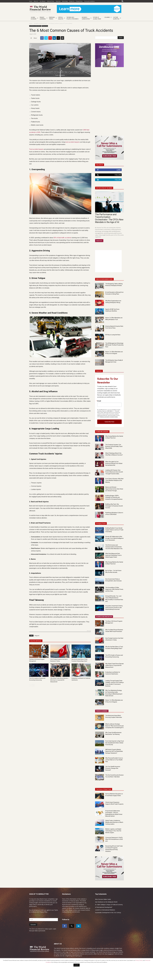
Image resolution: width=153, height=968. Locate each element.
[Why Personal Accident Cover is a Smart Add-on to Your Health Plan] (99, 760)
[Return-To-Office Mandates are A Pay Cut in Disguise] (99, 354)
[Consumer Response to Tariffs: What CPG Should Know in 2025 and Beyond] (99, 840)
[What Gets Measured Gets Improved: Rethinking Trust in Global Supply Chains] (99, 556)
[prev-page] (30, 685)
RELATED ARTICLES (35, 641)
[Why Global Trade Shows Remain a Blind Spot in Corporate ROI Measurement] (60, 670)
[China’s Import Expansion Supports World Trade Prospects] (99, 804)
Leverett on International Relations (105, 910)
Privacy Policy (79, 1)
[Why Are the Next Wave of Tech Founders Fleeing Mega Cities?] (81, 651)
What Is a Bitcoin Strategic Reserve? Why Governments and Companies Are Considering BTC (114, 725)
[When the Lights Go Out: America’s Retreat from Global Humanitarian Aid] (99, 464)
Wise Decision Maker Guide (103, 899)
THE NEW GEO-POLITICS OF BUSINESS (73, 18)
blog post (37, 635)
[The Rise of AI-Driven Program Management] (39, 651)
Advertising (64, 1)
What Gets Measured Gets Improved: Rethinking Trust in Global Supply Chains (113, 555)
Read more (99, 240)
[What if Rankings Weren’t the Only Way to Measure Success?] (99, 455)
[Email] (58, 38)
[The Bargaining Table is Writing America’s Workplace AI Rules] (99, 286)
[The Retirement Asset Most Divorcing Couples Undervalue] (99, 718)
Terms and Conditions (89, 1)
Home (30, 1)
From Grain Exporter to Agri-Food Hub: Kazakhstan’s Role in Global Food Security (114, 742)
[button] (122, 1)
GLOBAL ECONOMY (33, 18)
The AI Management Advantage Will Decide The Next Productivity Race (114, 344)
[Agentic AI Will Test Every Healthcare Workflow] (99, 311)
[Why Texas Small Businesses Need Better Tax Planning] (99, 735)
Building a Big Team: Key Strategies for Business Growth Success (114, 505)
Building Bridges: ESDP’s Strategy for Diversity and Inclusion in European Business (113, 497)
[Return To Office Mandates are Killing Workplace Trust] (99, 320)
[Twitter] (46, 38)
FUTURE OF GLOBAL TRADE (97, 18)
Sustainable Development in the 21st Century (108, 912)
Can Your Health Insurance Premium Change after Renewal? (112, 768)
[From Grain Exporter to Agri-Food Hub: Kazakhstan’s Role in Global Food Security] (99, 743)
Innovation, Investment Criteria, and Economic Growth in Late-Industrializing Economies (114, 607)
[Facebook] (42, 38)
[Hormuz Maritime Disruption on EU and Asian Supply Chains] (99, 796)
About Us (36, 1)
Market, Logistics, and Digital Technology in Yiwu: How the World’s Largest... (113, 830)
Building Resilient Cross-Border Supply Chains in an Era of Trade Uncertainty (114, 529)
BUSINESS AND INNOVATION (104, 616)
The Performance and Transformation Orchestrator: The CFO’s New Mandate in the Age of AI (109, 218)
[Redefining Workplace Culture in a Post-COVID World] (99, 515)
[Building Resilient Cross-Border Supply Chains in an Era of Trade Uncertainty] (99, 530)
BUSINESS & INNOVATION (86, 18)
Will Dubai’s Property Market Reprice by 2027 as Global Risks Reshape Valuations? (114, 751)
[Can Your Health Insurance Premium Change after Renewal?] (99, 769)
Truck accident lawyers (36, 149)
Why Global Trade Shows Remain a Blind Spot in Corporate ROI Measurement (59, 680)
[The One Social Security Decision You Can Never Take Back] (99, 777)
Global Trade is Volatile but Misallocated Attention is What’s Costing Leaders (114, 822)
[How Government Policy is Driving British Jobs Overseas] (99, 581)
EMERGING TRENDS (52, 18)
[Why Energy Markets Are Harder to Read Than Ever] (99, 438)
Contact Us (71, 1)
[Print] (62, 38)
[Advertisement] (108, 261)
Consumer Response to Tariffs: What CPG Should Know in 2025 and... (114, 839)
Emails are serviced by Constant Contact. (109, 416)
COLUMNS (107, 17)
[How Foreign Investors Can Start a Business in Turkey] (60, 651)
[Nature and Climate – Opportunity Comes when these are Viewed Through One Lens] (99, 489)
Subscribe (58, 1)
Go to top (89, 630)
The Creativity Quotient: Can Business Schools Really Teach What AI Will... (113, 446)
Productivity (44, 26)
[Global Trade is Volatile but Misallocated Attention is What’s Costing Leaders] (99, 823)
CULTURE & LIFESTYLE (116, 18)
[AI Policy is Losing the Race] (99, 337)
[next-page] (33, 685)
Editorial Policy (50, 1)
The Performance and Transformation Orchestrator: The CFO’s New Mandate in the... (114, 546)
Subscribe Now (109, 422)
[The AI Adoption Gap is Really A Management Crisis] (99, 362)
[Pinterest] (50, 38)
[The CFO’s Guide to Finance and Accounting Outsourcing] (39, 670)
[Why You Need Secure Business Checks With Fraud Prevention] (99, 632)
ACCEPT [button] (76, 965)
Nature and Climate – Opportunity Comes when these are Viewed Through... (114, 488)
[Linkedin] (54, 38)
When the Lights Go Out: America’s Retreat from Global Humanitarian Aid (113, 463)
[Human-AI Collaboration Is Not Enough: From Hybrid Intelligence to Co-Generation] (99, 539)
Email (99, 401)
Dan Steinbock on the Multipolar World (106, 902)
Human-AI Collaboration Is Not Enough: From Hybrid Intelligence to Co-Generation (114, 538)
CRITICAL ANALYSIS (60, 18)
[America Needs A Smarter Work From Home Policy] (99, 328)
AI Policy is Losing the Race (112, 334)
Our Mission (42, 1)
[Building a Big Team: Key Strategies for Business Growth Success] (99, 506)
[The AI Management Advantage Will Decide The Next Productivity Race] (99, 345)
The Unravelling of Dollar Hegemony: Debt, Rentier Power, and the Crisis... (114, 589)
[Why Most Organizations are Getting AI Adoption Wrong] (99, 303)
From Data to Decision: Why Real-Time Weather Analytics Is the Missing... (114, 480)
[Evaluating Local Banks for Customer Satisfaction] (81, 670)
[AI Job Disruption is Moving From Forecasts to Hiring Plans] (99, 294)
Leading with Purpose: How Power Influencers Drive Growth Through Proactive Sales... (114, 471)
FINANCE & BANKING (43, 18)
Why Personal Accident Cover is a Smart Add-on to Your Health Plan (114, 759)
